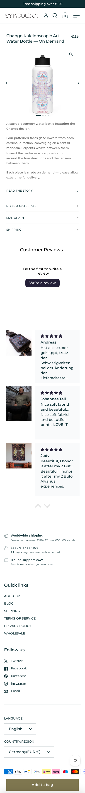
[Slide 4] (48, 115)
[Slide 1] (38, 115)
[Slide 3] (45, 115)
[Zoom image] (70, 54)
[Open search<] (54, 15)
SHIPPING (14, 229)
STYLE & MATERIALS (21, 205)
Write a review (42, 283)
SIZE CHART (15, 218)
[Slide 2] (43, 115)
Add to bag (42, 785)
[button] (54, 15)
